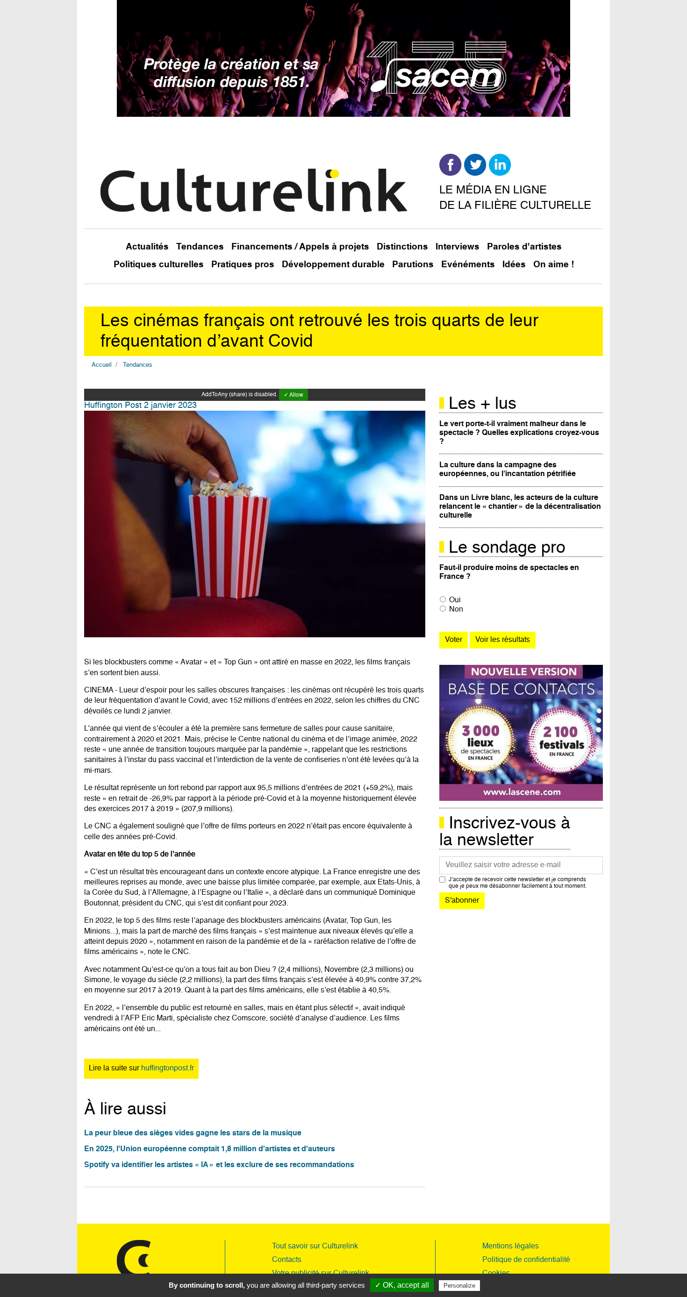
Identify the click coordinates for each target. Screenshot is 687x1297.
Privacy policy (505, 1285)
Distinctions (402, 246)
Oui (455, 600)
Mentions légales (510, 1246)
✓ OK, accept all (402, 1285)
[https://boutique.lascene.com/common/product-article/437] (521, 733)
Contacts (286, 1260)
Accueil (102, 365)
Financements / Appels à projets (300, 246)
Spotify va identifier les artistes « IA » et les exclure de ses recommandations (219, 1165)
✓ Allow (293, 395)
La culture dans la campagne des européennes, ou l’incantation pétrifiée (507, 470)
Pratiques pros (242, 264)
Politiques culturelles (159, 264)
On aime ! (553, 264)
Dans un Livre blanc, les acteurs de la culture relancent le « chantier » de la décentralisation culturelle (520, 507)
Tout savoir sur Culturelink (315, 1246)
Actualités (147, 246)
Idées (514, 264)
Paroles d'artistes (524, 246)
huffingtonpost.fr (167, 1068)
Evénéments (468, 264)
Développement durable (333, 264)
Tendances (200, 246)
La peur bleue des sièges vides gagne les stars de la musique (192, 1133)
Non (456, 609)
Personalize (459, 1285)
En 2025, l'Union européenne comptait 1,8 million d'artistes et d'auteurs (209, 1149)
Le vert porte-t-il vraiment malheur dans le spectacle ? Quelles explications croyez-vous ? (519, 433)
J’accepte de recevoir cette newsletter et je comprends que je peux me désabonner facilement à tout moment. (518, 883)
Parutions (413, 264)
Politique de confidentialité (526, 1260)
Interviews (457, 246)
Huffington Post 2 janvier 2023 (140, 405)
